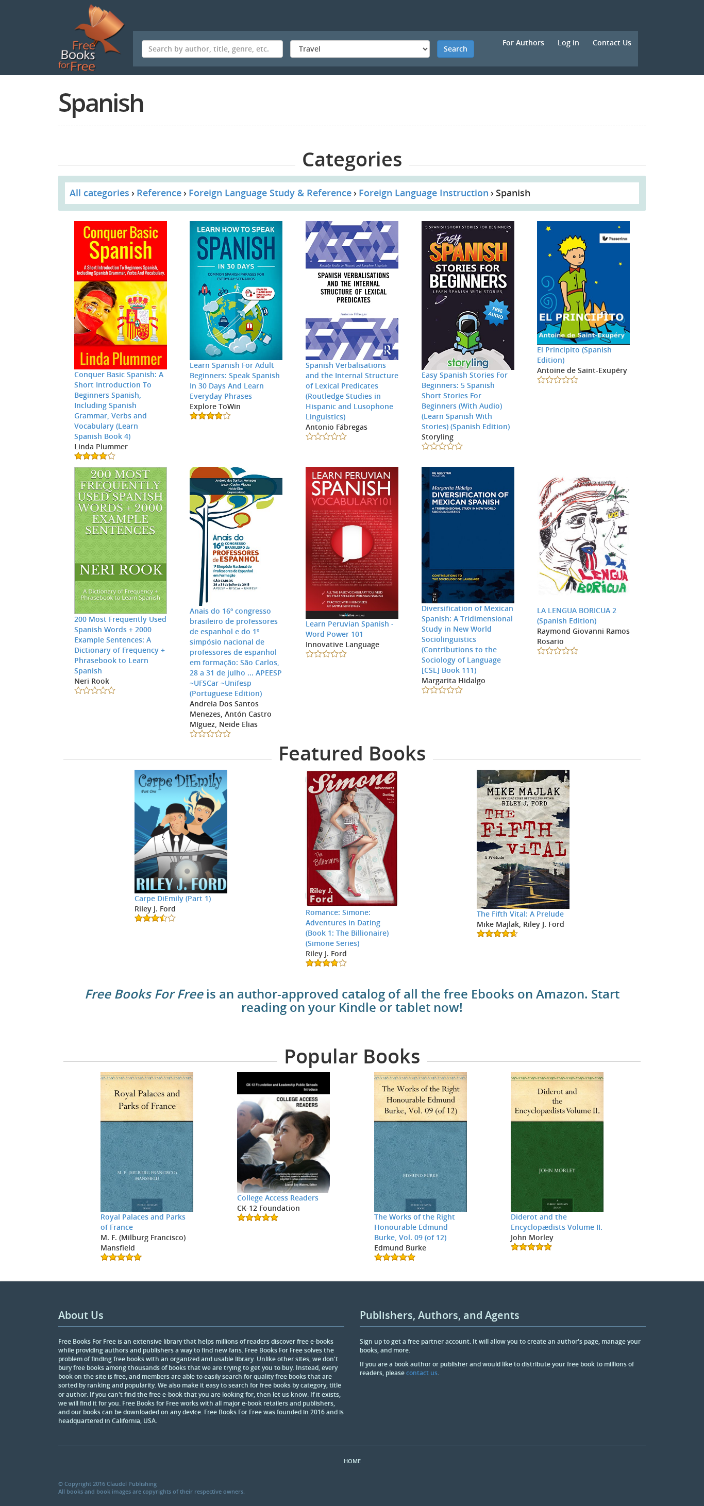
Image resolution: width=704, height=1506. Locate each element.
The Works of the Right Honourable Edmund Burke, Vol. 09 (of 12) (414, 1227)
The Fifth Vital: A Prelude (520, 914)
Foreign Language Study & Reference (270, 193)
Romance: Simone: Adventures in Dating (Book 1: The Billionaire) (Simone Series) (347, 927)
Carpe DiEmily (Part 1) (173, 898)
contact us (422, 1372)
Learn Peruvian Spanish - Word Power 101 (350, 629)
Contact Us (612, 42)
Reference (159, 193)
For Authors (523, 42)
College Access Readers (278, 1198)
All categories (99, 193)
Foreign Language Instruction (424, 193)
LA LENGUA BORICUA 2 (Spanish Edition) (576, 615)
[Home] (95, 37)
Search (455, 49)
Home (352, 1461)
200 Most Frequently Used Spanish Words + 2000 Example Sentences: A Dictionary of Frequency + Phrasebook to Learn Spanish (120, 644)
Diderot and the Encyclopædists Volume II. (556, 1222)
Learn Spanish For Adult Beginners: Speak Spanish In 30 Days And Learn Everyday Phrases (235, 380)
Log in (568, 42)
